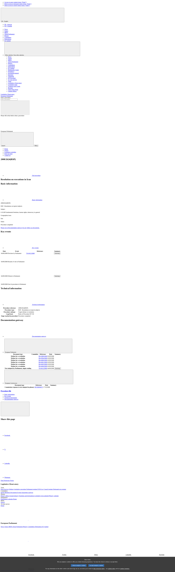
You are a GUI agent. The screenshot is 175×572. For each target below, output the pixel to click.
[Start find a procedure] (15, 107)
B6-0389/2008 (43, 356)
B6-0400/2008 (43, 360)
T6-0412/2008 (30, 253)
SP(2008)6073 (39, 387)
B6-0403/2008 (43, 364)
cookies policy (111, 568)
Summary (57, 253)
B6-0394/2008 (43, 358)
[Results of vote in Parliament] (40, 268)
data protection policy (99, 568)
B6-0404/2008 (43, 366)
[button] (28, 519)
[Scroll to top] (15, 409)
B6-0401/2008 (43, 362)
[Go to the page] (40, 282)
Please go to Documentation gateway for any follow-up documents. (20, 228)
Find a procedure (5, 97)
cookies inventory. (125, 568)
